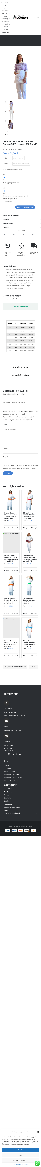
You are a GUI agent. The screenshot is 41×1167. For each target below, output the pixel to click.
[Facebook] (4, 234)
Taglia (5, 158)
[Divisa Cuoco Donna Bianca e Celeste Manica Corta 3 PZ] (11, 628)
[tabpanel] (20, 337)
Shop (23, 37)
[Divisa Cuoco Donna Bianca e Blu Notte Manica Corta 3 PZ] (11, 542)
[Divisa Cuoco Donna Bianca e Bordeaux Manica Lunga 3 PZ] (30, 542)
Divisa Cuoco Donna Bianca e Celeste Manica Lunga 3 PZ (29, 643)
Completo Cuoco (19, 667)
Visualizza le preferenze (20, 1160)
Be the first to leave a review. (12, 149)
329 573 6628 (8, 751)
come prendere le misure (11, 299)
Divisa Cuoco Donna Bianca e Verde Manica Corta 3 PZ (29, 601)
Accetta (20, 1150)
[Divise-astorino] (20, 16)
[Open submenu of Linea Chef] (36, 788)
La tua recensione (10, 429)
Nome (5, 449)
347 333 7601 (8, 745)
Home (16, 37)
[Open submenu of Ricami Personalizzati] (36, 813)
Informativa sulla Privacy (21, 1164)
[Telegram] (23, 234)
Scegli (7, 528)
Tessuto (5, 164)
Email (5, 457)
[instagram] (9, 754)
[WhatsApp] (14, 234)
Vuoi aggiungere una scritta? (12, 169)
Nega (20, 1155)
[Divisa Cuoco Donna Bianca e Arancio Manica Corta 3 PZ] (11, 585)
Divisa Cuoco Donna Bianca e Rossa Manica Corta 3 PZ (29, 515)
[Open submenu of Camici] (36, 801)
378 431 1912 (8, 748)
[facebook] (5, 754)
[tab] (20, 306)
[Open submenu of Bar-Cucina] (36, 792)
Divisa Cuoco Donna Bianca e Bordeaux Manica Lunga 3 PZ (30, 558)
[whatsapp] (20, 754)
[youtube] (13, 754)
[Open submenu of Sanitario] (36, 798)
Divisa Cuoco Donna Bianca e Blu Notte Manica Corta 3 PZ (11, 558)
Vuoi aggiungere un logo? (11, 183)
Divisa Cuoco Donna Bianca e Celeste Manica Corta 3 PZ (10, 643)
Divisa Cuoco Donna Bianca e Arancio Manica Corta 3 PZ (10, 601)
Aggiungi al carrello (25, 207)
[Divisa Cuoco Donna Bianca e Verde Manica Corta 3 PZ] (30, 585)
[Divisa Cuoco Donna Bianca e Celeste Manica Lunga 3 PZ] (30, 628)
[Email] (33, 234)
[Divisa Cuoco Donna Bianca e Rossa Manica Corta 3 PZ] (30, 500)
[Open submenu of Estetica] (36, 795)
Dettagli (16, 528)
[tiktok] (16, 754)
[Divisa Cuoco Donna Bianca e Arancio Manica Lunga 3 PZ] (11, 500)
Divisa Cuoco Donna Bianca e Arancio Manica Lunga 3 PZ (10, 515)
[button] (38, 1132)
